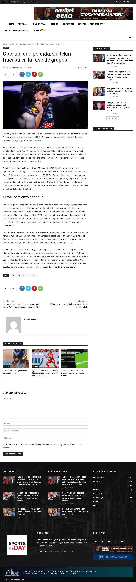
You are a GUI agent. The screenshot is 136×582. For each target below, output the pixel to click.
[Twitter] (124, 1)
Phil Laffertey (13, 67)
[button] (130, 36)
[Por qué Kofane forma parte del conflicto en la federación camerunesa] (99, 91)
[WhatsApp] (40, 74)
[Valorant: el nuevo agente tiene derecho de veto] (16, 358)
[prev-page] (4, 381)
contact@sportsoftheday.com (60, 551)
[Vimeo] (127, 1)
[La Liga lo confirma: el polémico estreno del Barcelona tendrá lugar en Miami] (99, 105)
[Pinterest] (34, 74)
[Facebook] (116, 1)
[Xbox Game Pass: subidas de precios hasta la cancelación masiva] (74, 358)
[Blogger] (95, 541)
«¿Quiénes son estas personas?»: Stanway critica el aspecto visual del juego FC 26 (45, 373)
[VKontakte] (122, 541)
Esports (11, 44)
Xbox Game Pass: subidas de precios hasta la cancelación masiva (72, 373)
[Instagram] (120, 1)
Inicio (5, 44)
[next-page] (8, 381)
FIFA (18, 276)
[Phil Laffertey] (4, 67)
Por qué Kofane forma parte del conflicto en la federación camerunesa (119, 91)
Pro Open (33, 276)
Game (25, 276)
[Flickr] (108, 541)
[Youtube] (131, 1)
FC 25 (12, 276)
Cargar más (112, 118)
